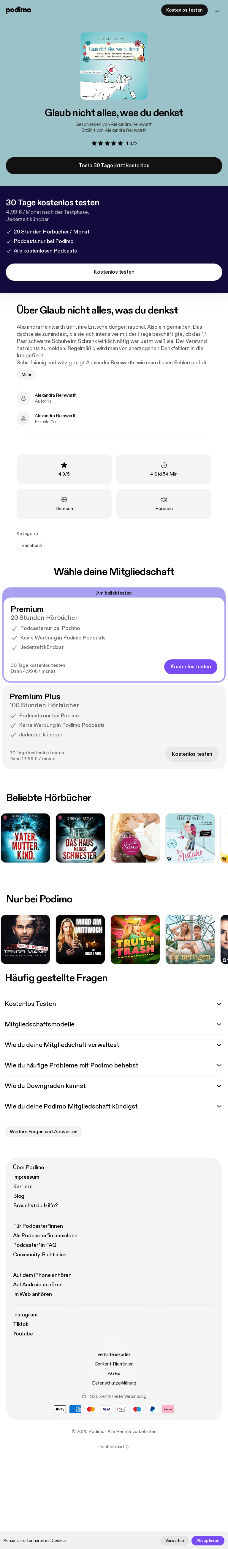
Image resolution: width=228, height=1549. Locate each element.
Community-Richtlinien (39, 1254)
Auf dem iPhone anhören (42, 1275)
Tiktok (20, 1324)
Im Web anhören (32, 1294)
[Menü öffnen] (217, 10)
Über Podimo (28, 1167)
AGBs (114, 1373)
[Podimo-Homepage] (18, 10)
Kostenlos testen (184, 10)
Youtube (23, 1333)
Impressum (26, 1177)
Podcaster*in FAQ (34, 1245)
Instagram (25, 1314)
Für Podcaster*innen (38, 1226)
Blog (18, 1196)
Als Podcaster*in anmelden (45, 1235)
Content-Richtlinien (114, 1364)
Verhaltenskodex (114, 1354)
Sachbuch (32, 545)
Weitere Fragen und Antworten (43, 1132)
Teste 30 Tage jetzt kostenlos (114, 165)
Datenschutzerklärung (114, 1383)
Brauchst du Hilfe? (35, 1205)
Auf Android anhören (38, 1284)
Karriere (23, 1186)
